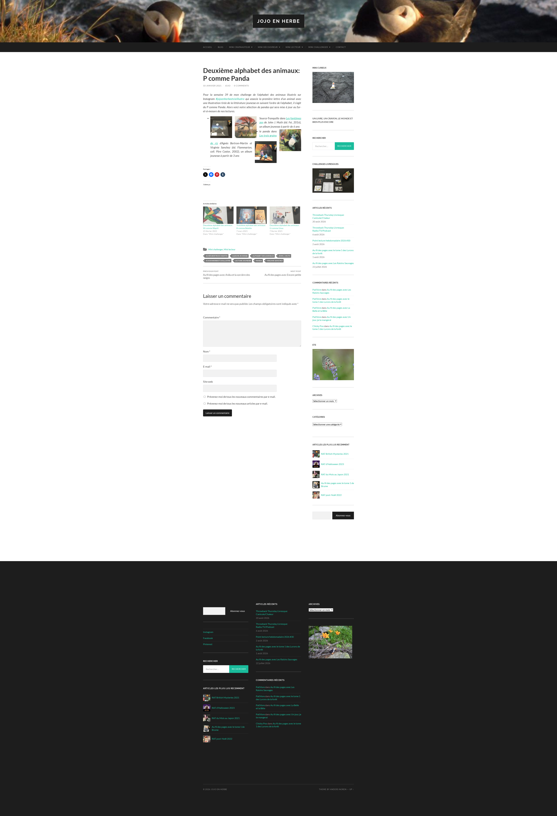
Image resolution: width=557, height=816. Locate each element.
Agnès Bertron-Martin (217, 256)
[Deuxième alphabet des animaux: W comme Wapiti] (218, 215)
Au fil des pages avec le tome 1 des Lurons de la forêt (333, 252)
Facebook (208, 638)
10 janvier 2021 (212, 85)
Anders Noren (338, 789)
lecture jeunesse (243, 261)
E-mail (207, 366)
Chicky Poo (318, 326)
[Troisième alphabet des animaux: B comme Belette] (251, 215)
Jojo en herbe (278, 21)
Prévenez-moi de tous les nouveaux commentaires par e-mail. (241, 396)
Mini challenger (318, 47)
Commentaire (211, 317)
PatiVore (316, 289)
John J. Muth (284, 256)
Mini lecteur (293, 47)
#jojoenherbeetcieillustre (230, 98)
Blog (220, 47)
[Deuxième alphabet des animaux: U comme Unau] (285, 215)
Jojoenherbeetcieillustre (218, 261)
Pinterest (207, 644)
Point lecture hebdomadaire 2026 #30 (331, 240)
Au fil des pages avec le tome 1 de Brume (337, 484)
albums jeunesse (240, 256)
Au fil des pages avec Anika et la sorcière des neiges (226, 274)
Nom (206, 351)
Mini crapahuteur (239, 47)
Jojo (227, 85)
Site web (208, 381)
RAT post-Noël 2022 (331, 495)
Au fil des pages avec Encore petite (283, 273)
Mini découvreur (268, 47)
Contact (341, 47)
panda (259, 261)
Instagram (208, 632)
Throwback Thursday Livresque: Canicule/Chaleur (328, 216)
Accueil (207, 47)
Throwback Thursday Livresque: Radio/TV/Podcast (328, 229)
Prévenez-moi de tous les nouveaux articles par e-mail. (237, 403)
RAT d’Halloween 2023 (332, 464)
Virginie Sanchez (275, 261)
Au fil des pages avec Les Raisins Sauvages (333, 263)
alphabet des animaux (263, 256)
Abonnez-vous (343, 515)
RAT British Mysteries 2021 (335, 453)
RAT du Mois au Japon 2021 (335, 474)
